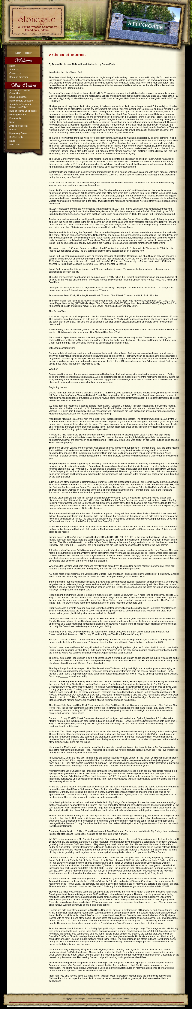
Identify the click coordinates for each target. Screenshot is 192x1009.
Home (12, 66)
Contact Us (15, 73)
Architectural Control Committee (19, 92)
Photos (12, 129)
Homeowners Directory (21, 100)
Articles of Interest (18, 126)
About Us (14, 69)
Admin (126, 999)
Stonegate (81, 999)
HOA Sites (106, 999)
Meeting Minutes (17, 114)
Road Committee (18, 97)
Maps (12, 141)
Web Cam (14, 144)
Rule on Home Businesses (23, 111)
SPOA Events (16, 137)
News (12, 122)
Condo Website (93, 999)
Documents (15, 118)
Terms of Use (117, 999)
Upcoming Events (18, 133)
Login (18, 53)
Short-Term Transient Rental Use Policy (20, 105)
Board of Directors (18, 77)
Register (27, 53)
